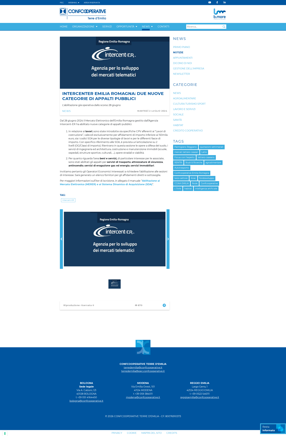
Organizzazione (83, 26)
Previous (61, 211)
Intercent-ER (68, 200)
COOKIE (132, 433)
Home (64, 26)
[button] (97, 26)
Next (168, 211)
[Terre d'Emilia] (83, 13)
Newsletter (181, 73)
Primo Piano (181, 47)
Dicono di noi (182, 63)
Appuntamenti (183, 57)
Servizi (107, 26)
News (146, 26)
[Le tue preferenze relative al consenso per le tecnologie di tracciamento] (4, 433)
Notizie (178, 52)
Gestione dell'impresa (188, 68)
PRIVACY (117, 433)
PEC (62, 2)
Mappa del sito (151, 433)
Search (224, 26)
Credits (171, 433)
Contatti (163, 26)
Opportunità (125, 26)
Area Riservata (92, 2)
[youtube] (209, 2)
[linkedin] (225, 2)
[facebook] (217, 2)
